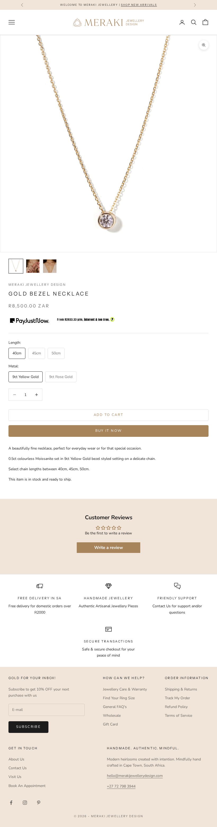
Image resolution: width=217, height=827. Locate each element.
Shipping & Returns (181, 689)
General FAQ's (115, 706)
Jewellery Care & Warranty (125, 689)
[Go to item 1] (15, 266)
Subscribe (28, 726)
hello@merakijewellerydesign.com (135, 775)
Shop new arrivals (139, 4)
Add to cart (109, 414)
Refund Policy (176, 706)
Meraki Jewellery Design (37, 285)
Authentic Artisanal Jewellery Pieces (108, 606)
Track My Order (177, 698)
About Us (16, 759)
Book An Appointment (27, 785)
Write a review (108, 548)
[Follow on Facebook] (11, 802)
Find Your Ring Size (119, 698)
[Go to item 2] (32, 266)
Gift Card (110, 724)
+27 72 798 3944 (121, 786)
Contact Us (17, 768)
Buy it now (108, 430)
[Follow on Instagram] (25, 802)
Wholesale (112, 715)
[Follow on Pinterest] (38, 802)
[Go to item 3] (49, 266)
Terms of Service (178, 715)
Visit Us (14, 776)
